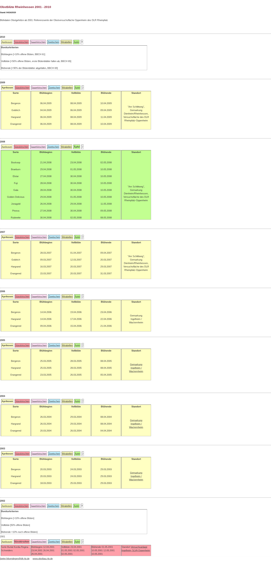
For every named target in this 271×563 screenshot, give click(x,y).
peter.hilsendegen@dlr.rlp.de (15, 558)
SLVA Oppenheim (141, 550)
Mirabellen (66, 42)
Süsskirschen (21, 42)
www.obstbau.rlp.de (43, 558)
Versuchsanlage (139, 547)
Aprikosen (7, 42)
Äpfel (76, 42)
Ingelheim (127, 550)
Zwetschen (53, 42)
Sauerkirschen (38, 42)
